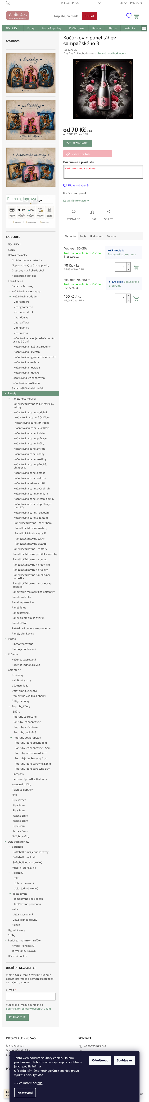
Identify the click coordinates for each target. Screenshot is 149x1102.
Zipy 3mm (19, 810)
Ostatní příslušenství (24, 690)
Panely (12, 393)
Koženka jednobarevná (26, 664)
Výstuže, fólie (20, 685)
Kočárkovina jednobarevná (28, 377)
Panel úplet (19, 607)
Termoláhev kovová (24, 950)
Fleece (16, 924)
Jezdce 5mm (20, 820)
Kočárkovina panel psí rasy (30, 438)
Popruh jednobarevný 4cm (31, 758)
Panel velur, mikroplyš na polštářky (33, 591)
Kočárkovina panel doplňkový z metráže (33, 505)
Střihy (11, 935)
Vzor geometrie (23, 307)
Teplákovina (20, 893)
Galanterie (14, 669)
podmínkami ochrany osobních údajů (28, 1008)
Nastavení (25, 1092)
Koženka (13, 654)
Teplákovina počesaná (27, 904)
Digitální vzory (16, 930)
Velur (15, 909)
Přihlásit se (17, 1017)
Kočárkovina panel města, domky (34, 498)
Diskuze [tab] (111, 236)
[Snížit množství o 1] (128, 269)
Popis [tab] (83, 236)
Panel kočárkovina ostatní (30, 543)
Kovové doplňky (21, 784)
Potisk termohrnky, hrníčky (24, 940)
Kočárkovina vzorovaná (26, 291)
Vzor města (21, 333)
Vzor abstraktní (23, 312)
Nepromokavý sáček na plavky (30, 265)
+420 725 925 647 (95, 1046)
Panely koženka (21, 597)
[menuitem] (12, 28)
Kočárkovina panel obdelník (31, 412)
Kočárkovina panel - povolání (31, 512)
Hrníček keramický (23, 945)
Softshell (17, 846)
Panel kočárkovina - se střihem (33, 522)
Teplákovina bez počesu (28, 898)
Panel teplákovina (23, 602)
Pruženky (17, 675)
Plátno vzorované (22, 643)
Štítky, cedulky (20, 701)
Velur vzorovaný (23, 914)
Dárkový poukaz (18, 956)
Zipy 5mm (19, 805)
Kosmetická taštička (24, 275)
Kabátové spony (21, 680)
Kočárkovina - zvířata (27, 351)
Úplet (16, 878)
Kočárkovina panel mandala (31, 493)
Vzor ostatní (21, 301)
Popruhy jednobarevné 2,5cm (33, 763)
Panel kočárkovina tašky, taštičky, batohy (33, 405)
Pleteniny (17, 872)
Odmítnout (100, 1060)
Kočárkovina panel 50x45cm (32, 417)
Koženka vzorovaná (24, 659)
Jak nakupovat (70, 2)
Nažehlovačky (20, 836)
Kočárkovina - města (26, 362)
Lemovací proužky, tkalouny (30, 779)
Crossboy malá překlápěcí (28, 270)
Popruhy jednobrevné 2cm (31, 753)
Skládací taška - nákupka (27, 260)
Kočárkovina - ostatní (27, 367)
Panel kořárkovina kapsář (30, 533)
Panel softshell (21, 612)
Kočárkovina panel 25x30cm (32, 427)
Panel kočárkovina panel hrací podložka (31, 576)
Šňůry (16, 711)
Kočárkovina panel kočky (29, 443)
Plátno (12, 638)
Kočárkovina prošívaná (26, 383)
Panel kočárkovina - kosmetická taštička (32, 585)
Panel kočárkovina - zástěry (30, 548)
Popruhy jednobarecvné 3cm (32, 768)
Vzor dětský (21, 317)
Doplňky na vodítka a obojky (29, 695)
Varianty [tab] (70, 236)
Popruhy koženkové (26, 727)
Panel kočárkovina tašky (29, 538)
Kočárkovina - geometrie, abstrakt (35, 357)
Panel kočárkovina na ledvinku (31, 564)
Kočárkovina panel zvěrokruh (32, 488)
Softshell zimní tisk (24, 857)
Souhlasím (124, 1060)
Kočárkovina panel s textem (31, 517)
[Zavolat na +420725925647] (11, 2)
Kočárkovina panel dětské (29, 472)
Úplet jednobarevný (26, 888)
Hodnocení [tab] (96, 236)
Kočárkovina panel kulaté (29, 433)
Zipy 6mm (19, 825)
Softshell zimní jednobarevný (31, 851)
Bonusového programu (122, 254)
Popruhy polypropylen (27, 737)
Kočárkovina (15, 280)
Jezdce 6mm (20, 831)
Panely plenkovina (23, 633)
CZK (121, 2)
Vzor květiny (21, 327)
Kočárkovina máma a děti (29, 483)
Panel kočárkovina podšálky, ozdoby (35, 554)
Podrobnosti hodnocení (112, 53)
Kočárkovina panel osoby (29, 453)
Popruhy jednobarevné (27, 721)
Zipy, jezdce (19, 799)
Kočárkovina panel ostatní (30, 478)
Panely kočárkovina (24, 398)
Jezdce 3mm (20, 815)
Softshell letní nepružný (27, 862)
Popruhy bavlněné (25, 732)
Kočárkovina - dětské (27, 372)
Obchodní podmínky (18, 1050)
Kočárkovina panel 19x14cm (32, 422)
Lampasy (18, 773)
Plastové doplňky (22, 789)
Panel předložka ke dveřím (28, 617)
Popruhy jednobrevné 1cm (31, 742)
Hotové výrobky (17, 254)
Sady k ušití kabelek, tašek (28, 388)
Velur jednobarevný (25, 919)
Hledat (89, 15)
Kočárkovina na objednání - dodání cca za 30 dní (34, 339)
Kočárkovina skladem (26, 296)
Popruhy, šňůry (21, 706)
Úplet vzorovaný (24, 883)
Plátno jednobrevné (24, 649)
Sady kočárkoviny (22, 286)
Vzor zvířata (21, 322)
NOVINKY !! (14, 244)
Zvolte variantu (77, 143)
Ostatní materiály (18, 841)
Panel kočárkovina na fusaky (30, 569)
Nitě (14, 794)
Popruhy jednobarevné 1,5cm (32, 747)
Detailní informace (74, 200)
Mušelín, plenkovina (24, 867)
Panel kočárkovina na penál (30, 559)
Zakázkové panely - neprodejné (31, 628)
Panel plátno (19, 623)
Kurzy (11, 249)
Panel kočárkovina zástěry (31, 528)
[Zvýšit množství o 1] (128, 264)
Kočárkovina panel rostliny (30, 459)
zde (39, 1083)
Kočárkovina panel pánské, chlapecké (30, 466)
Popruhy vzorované (25, 716)
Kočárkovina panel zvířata (30, 448)
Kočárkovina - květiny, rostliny (32, 346)
